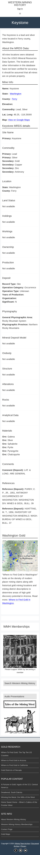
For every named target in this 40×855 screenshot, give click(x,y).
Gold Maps (5, 834)
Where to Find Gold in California (14, 765)
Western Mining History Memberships (16, 824)
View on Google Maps (19, 120)
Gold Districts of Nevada (11, 770)
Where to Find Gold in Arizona (13, 760)
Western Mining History (20, 3)
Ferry (14, 99)
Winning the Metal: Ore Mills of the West (18, 797)
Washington (15, 93)
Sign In (20, 9)
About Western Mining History (13, 819)
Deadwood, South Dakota (11, 792)
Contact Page (6, 829)
